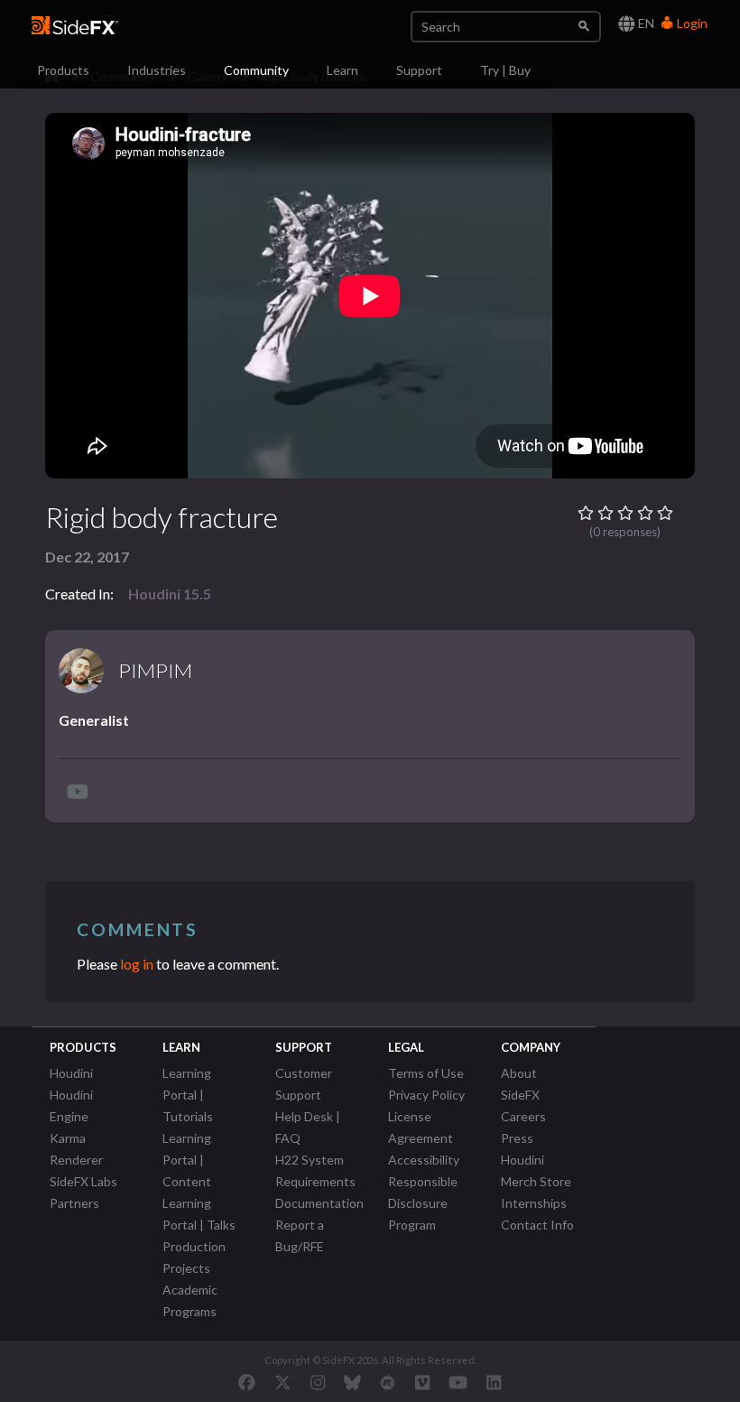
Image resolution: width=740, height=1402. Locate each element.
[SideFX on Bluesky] (352, 1382)
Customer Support (303, 1083)
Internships (534, 1203)
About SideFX (520, 1083)
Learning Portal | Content (186, 1159)
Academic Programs (189, 1300)
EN (644, 23)
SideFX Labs (83, 1181)
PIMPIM (155, 671)
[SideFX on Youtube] (458, 1382)
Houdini (71, 1073)
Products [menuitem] (63, 70)
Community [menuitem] (256, 70)
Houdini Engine (71, 1105)
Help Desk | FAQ (307, 1127)
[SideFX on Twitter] (282, 1382)
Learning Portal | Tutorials (187, 1094)
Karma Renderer (76, 1148)
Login (691, 23)
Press (517, 1138)
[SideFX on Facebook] (246, 1382)
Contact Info (537, 1224)
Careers (523, 1116)
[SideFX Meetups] (387, 1382)
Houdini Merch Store (536, 1170)
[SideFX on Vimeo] (422, 1382)
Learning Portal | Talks (199, 1213)
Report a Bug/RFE (299, 1235)
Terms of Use (426, 1073)
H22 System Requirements (315, 1170)
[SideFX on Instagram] (317, 1382)
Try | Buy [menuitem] (505, 70)
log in (136, 963)
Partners (74, 1203)
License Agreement (420, 1127)
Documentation (319, 1203)
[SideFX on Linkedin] (493, 1382)
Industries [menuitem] (156, 70)
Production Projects (194, 1257)
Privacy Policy (426, 1094)
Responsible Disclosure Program (423, 1203)
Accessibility (423, 1159)
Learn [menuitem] (342, 70)
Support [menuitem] (419, 70)
